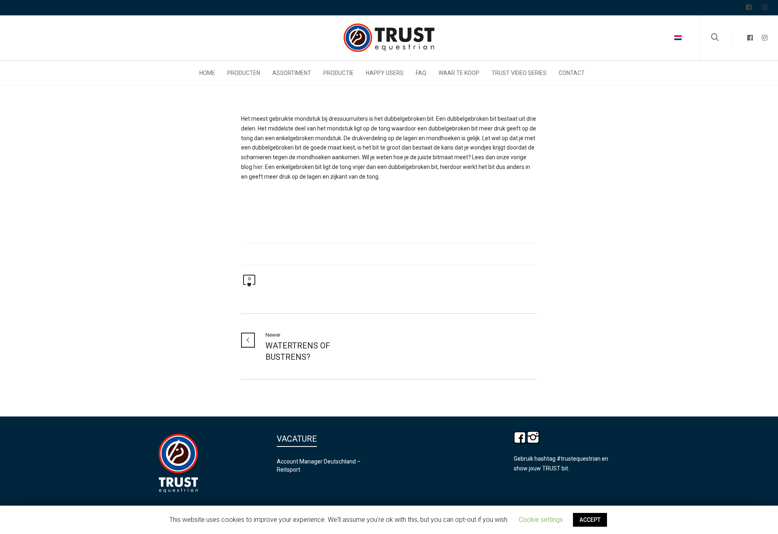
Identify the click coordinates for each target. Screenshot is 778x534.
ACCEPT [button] (590, 520)
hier (258, 167)
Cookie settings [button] (541, 519)
